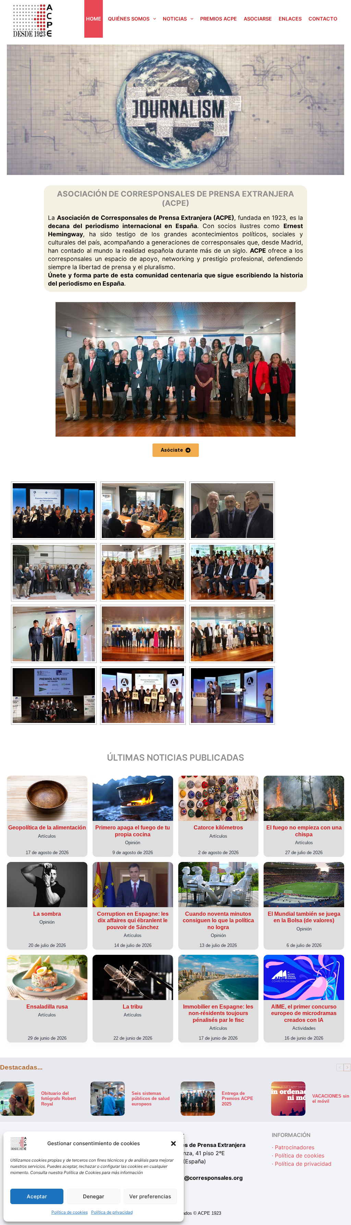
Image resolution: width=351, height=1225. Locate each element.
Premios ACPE (218, 19)
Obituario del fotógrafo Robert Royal (58, 1099)
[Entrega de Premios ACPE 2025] (198, 1099)
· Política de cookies (298, 1155)
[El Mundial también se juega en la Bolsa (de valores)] (304, 884)
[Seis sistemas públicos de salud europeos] (107, 1099)
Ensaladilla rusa (47, 1007)
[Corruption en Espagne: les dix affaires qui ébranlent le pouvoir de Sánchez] (133, 884)
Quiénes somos (128, 19)
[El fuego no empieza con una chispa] (304, 798)
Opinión (132, 842)
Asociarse (258, 19)
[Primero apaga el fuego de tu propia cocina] (133, 798)
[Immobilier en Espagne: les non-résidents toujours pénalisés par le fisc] (218, 977)
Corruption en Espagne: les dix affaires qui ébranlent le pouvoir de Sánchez (133, 920)
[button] (173, 1143)
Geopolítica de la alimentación (47, 827)
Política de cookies (69, 1212)
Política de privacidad (112, 1212)
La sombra (47, 914)
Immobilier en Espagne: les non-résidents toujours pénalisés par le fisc (218, 1013)
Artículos (47, 836)
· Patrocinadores (293, 1147)
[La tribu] (133, 977)
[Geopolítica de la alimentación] (47, 798)
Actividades (304, 1028)
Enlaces (290, 19)
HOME (93, 19)
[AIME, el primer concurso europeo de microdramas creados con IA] (304, 977)
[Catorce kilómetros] (218, 798)
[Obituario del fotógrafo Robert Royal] (17, 1099)
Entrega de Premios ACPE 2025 (237, 1099)
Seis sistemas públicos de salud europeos (151, 1099)
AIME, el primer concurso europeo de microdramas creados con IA (304, 1013)
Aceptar (37, 1196)
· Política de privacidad (301, 1164)
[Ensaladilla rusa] (47, 977)
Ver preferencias (150, 1196)
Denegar (93, 1196)
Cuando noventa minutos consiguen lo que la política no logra (218, 920)
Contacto (322, 19)
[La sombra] (47, 884)
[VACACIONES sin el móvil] (288, 1099)
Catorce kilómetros (218, 827)
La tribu (133, 1007)
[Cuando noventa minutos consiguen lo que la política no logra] (218, 884)
